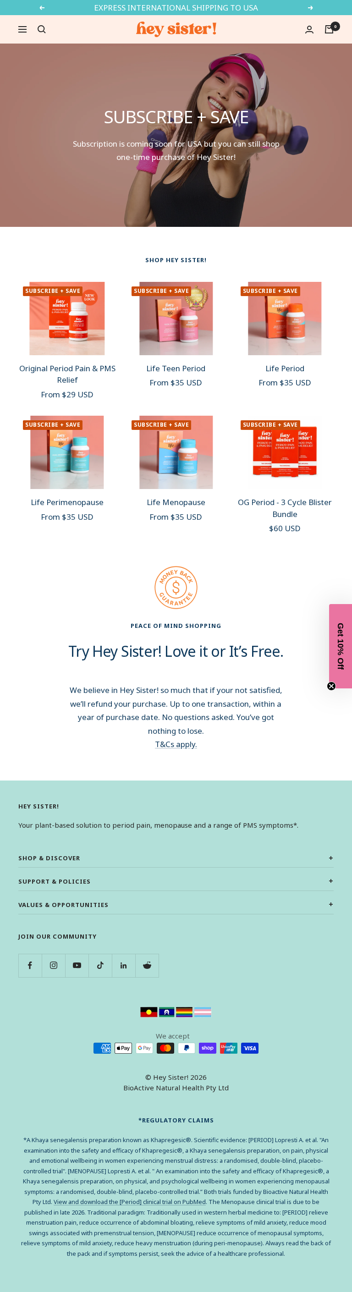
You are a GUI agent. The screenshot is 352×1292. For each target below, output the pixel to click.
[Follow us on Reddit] (147, 965)
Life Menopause (176, 502)
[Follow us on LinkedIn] (123, 965)
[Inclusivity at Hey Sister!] (176, 1012)
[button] (340, 646)
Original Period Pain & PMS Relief (67, 374)
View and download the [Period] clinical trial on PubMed (130, 1202)
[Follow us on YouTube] (76, 965)
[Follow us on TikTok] (100, 965)
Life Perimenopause (67, 502)
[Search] (42, 29)
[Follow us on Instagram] (53, 965)
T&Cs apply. (176, 744)
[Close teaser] (331, 686)
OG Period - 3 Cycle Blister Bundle (285, 508)
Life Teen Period (175, 368)
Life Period (284, 368)
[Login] (309, 29)
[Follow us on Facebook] (30, 965)
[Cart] (329, 29)
